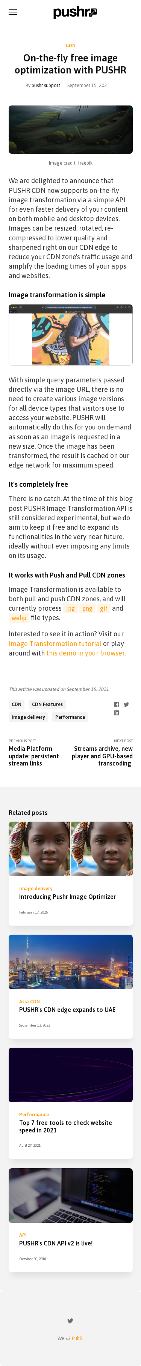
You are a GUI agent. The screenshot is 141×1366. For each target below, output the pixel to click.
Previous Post (34, 753)
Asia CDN (29, 1001)
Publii (77, 1338)
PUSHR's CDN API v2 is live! (55, 1243)
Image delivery (28, 717)
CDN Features (47, 704)
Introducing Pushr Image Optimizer (67, 897)
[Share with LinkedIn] (116, 712)
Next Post (102, 753)
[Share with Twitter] (126, 704)
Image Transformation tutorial (55, 644)
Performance (70, 717)
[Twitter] (70, 1321)
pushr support (46, 85)
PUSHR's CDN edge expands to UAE (67, 1010)
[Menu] (13, 12)
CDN (71, 45)
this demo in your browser (85, 653)
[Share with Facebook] (116, 704)
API (23, 1235)
